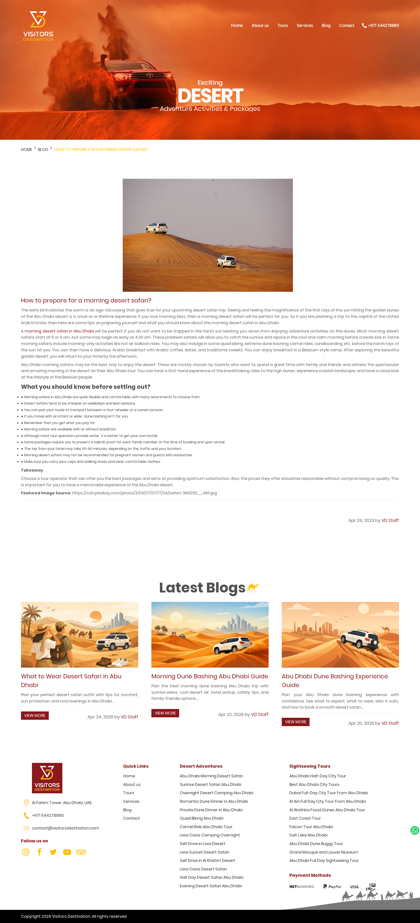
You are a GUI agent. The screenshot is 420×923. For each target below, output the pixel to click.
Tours (283, 25)
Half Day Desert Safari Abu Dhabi (211, 877)
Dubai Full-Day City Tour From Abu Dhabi (328, 793)
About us (260, 25)
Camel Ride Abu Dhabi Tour (206, 826)
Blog (326, 25)
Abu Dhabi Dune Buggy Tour (316, 843)
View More (34, 715)
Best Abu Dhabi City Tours (314, 784)
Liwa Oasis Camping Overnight (210, 835)
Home (237, 25)
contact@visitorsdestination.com (65, 828)
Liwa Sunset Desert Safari (204, 852)
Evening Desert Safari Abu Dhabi (211, 886)
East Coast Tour (305, 818)
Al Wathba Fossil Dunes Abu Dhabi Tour (327, 810)
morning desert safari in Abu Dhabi (59, 331)
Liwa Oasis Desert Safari (203, 869)
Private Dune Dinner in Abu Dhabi (211, 810)
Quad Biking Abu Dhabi (201, 818)
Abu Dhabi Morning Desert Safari (211, 776)
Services (305, 25)
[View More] (79, 635)
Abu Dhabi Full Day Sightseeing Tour (324, 860)
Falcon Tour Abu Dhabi (311, 826)
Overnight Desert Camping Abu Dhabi (216, 793)
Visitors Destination (71, 916)
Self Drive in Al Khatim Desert (207, 860)
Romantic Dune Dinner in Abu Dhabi (214, 801)
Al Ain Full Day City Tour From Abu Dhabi (327, 801)
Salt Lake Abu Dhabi (308, 835)
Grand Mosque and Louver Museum (323, 852)
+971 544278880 (383, 25)
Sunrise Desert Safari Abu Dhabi (210, 784)
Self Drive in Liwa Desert (202, 843)
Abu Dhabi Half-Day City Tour (317, 776)
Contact (346, 25)
